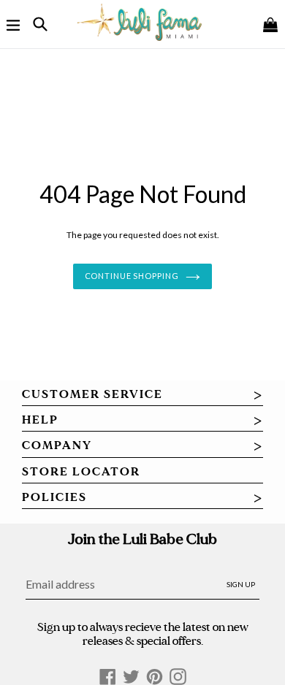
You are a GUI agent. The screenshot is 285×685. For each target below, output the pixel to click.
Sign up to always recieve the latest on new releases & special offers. (142, 634)
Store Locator (81, 472)
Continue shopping (132, 275)
